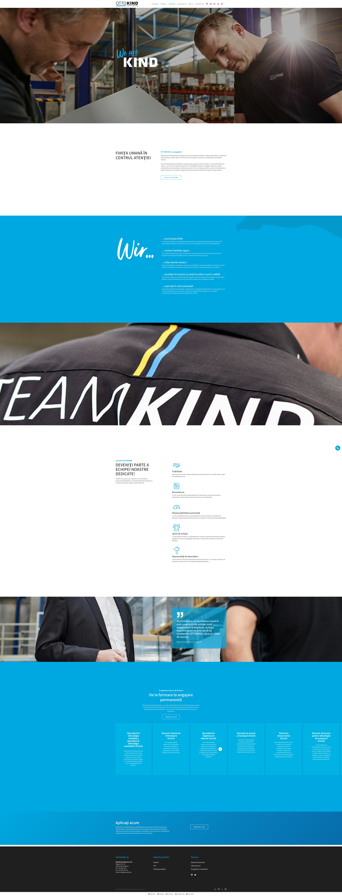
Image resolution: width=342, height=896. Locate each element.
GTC (154, 866)
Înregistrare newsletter (199, 869)
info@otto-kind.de (125, 872)
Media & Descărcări (198, 862)
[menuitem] (207, 4)
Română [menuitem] (191, 894)
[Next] (220, 749)
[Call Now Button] (337, 448)
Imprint (156, 862)
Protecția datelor (159, 869)
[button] (171, 177)
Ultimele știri (196, 866)
